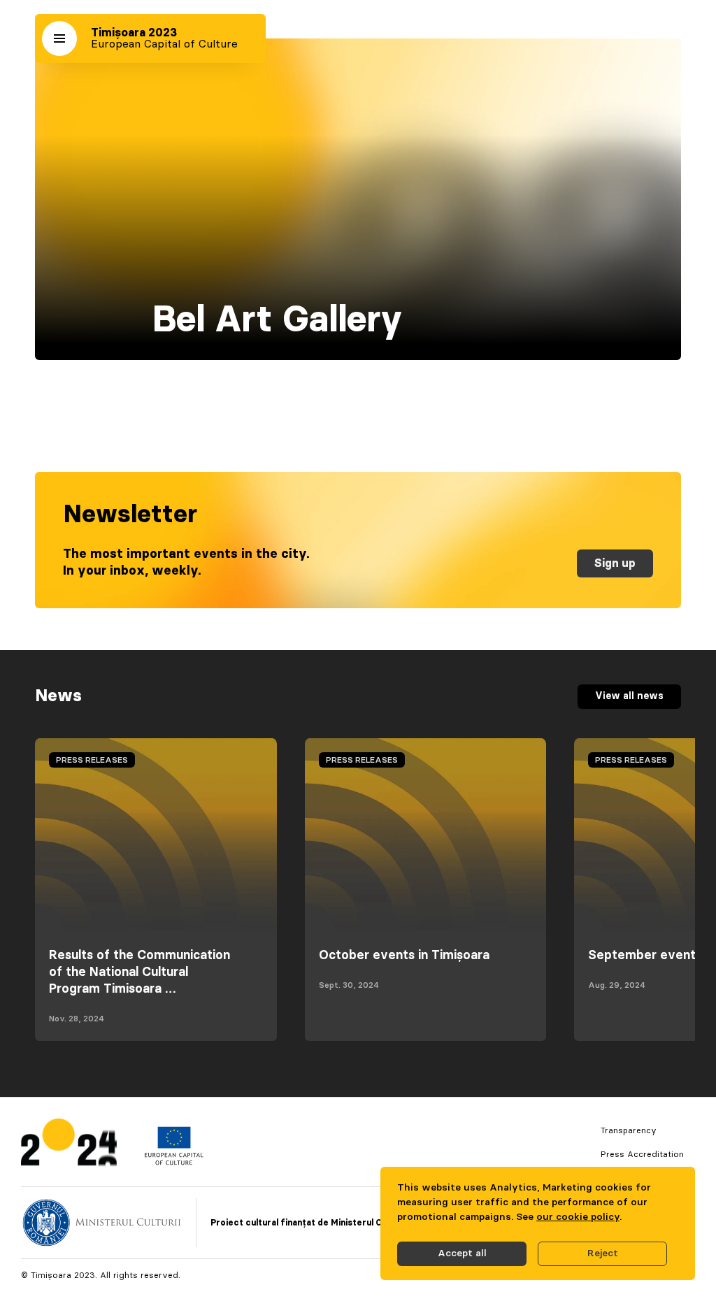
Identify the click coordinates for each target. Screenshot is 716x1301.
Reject (602, 1253)
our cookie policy (578, 1217)
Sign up (615, 563)
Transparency (629, 1130)
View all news (629, 696)
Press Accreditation (642, 1154)
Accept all (462, 1253)
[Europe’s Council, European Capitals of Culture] (174, 1161)
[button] (59, 38)
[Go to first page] (69, 1145)
